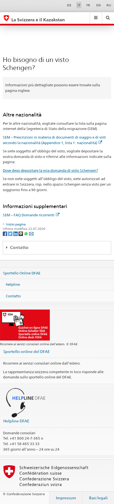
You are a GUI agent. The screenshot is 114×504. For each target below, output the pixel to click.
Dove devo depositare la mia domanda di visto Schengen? (50, 170)
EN (98, 5)
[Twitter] (10, 233)
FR (88, 5)
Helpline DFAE (16, 421)
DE (69, 5)
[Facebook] (5, 233)
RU (109, 5)
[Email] (31, 233)
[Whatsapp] (26, 233)
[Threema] (21, 233)
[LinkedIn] (16, 233)
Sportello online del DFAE (26, 351)
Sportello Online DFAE (21, 273)
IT (79, 5)
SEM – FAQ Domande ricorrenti (29, 215)
